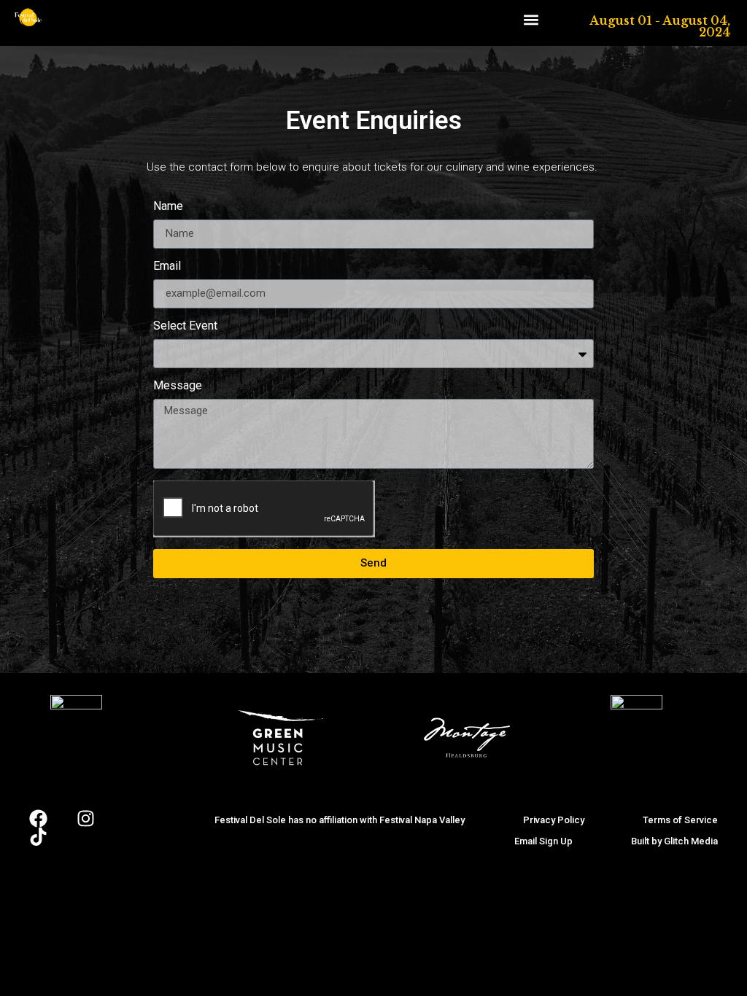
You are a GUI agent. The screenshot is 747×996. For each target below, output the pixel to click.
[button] (531, 19)
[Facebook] (38, 818)
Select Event (185, 326)
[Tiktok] (38, 837)
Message (177, 386)
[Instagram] (86, 818)
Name (168, 207)
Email (167, 266)
